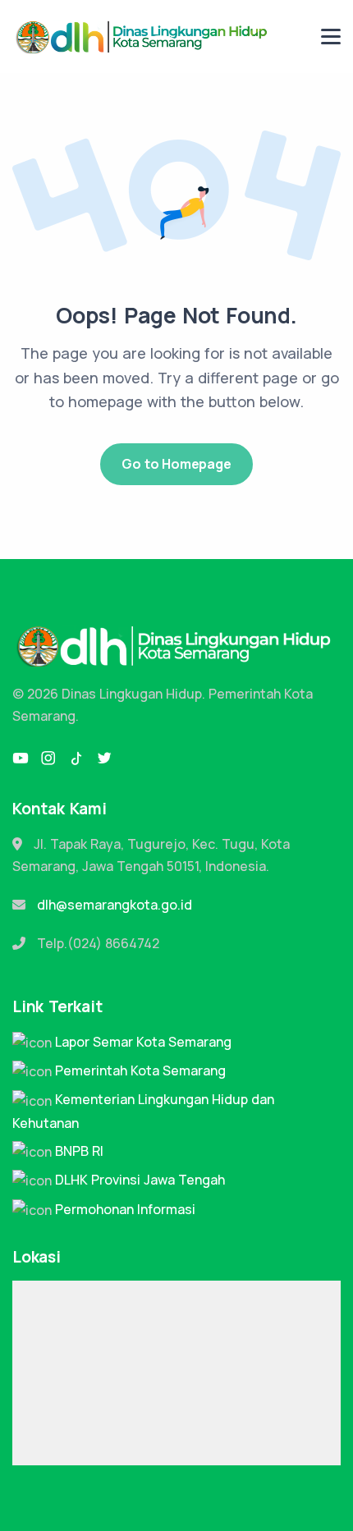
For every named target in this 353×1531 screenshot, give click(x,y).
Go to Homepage (176, 464)
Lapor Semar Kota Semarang (143, 1042)
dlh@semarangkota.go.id (114, 905)
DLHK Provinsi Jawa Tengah (140, 1180)
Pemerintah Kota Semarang (140, 1070)
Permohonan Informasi (125, 1209)
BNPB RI (79, 1151)
